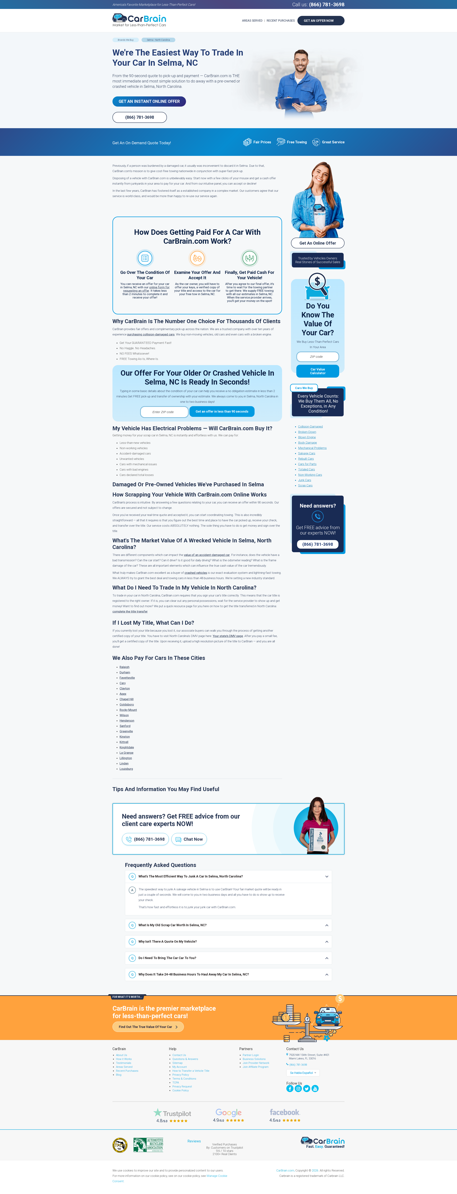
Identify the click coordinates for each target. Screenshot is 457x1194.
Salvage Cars (306, 453)
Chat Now (193, 839)
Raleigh (124, 667)
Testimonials (123, 1063)
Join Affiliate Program (255, 1066)
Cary (123, 683)
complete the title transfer (130, 611)
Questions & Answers (185, 1059)
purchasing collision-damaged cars (151, 334)
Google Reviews (228, 1115)
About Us (121, 1055)
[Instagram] (298, 1088)
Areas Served (252, 20)
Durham (125, 672)
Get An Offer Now (319, 20)
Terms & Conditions (184, 1078)
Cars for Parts (307, 464)
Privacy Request (182, 1086)
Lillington (126, 758)
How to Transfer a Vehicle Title (190, 1070)
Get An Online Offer (318, 243)
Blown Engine (307, 437)
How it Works (124, 1059)
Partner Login (251, 1055)
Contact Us (179, 1055)
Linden (124, 763)
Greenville (126, 731)
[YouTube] (315, 1088)
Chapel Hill (127, 699)
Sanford (125, 726)
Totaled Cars (306, 469)
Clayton (125, 688)
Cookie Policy (180, 1090)
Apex (123, 694)
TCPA (175, 1082)
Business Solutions (254, 1059)
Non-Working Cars (310, 474)
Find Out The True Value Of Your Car (145, 1027)
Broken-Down (307, 432)
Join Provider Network (256, 1063)
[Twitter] (306, 1088)
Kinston (125, 736)
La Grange (126, 752)
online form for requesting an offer (146, 288)
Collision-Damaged (310, 426)
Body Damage (307, 442)
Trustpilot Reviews (172, 1115)
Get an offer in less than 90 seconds (222, 411)
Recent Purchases (281, 20)
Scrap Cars (305, 485)
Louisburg (126, 769)
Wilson (124, 715)
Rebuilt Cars (306, 458)
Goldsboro (127, 704)
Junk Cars (304, 480)
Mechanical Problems (312, 448)
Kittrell (124, 742)
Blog (118, 1074)
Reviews (194, 1141)
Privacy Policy (180, 1074)
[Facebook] (289, 1088)
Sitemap (177, 1063)
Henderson (127, 720)
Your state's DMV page (228, 636)
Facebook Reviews (285, 1115)
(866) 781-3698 (327, 4)
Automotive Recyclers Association (148, 1145)
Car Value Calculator (318, 371)
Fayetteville (127, 677)
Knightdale (127, 747)
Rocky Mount (128, 710)
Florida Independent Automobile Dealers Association (119, 1145)
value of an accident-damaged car (207, 555)
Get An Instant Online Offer (149, 101)
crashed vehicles (196, 573)
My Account (179, 1066)
